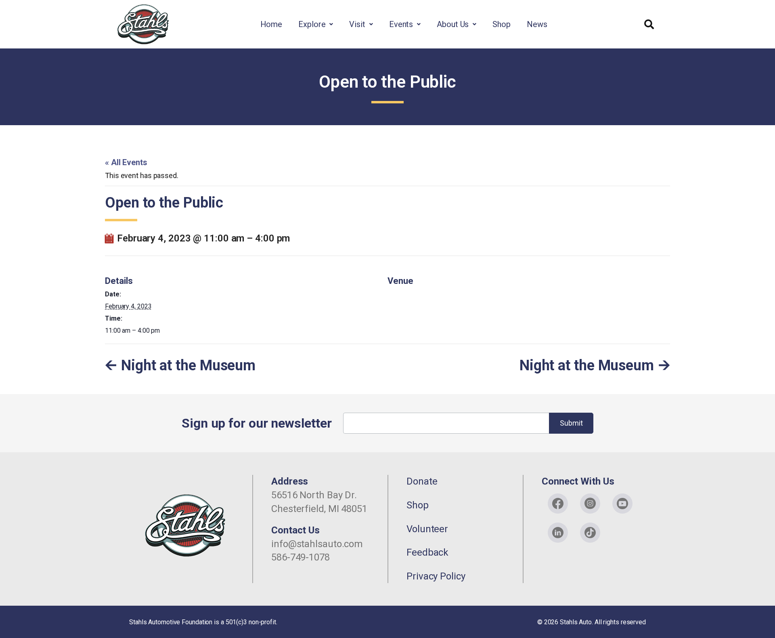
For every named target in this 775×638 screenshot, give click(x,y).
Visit (357, 24)
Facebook (558, 503)
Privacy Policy (435, 576)
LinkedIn (558, 533)
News (537, 24)
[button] (315, 24)
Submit (571, 423)
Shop (501, 24)
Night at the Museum (188, 365)
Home (271, 24)
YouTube (622, 503)
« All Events (126, 162)
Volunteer (427, 529)
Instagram (590, 503)
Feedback (427, 552)
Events (401, 24)
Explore (311, 24)
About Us (453, 24)
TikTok (590, 533)
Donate (421, 481)
